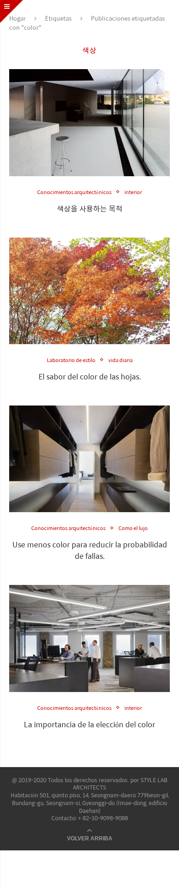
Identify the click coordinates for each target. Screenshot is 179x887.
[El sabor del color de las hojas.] (89, 291)
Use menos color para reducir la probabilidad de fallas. (89, 550)
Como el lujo (133, 528)
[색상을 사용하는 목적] (89, 122)
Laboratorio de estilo (71, 360)
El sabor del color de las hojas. (90, 376)
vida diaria (120, 360)
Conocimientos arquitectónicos (74, 192)
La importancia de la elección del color (89, 724)
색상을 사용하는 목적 (90, 208)
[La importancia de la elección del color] (89, 638)
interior (133, 192)
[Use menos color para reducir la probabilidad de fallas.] (89, 459)
